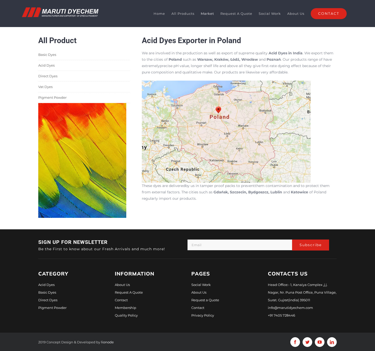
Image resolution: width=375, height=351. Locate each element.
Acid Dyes (46, 65)
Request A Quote (129, 292)
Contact (121, 300)
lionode (107, 342)
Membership (125, 308)
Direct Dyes (47, 76)
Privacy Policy (202, 315)
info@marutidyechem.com (290, 308)
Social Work (201, 285)
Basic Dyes (47, 55)
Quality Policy (126, 315)
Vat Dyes (45, 87)
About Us (122, 285)
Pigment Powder (52, 97)
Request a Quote (205, 300)
